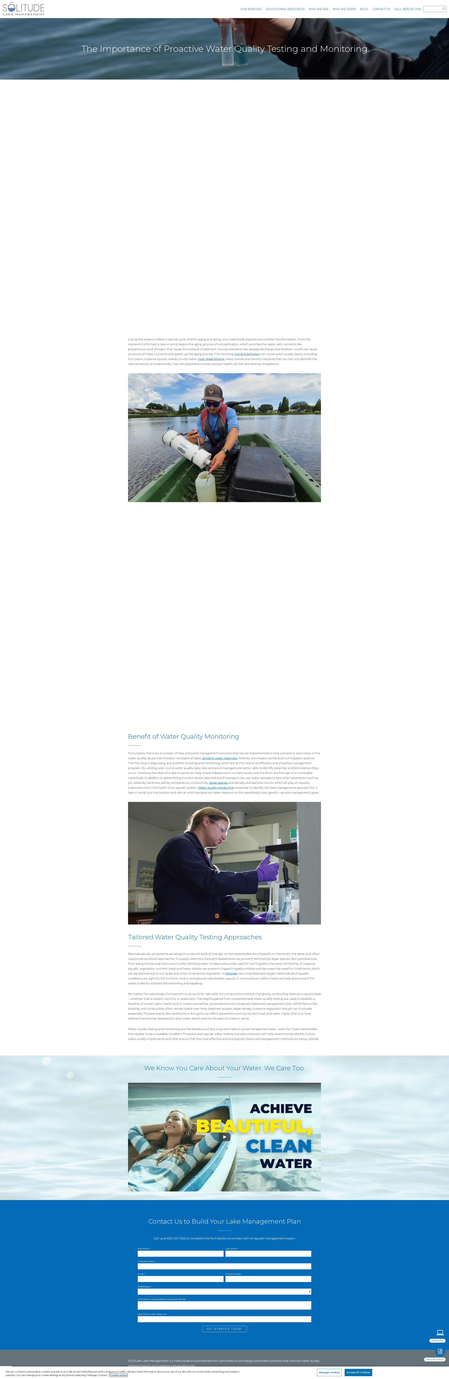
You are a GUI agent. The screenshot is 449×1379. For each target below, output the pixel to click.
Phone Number (233, 1274)
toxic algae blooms (211, 359)
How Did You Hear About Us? (152, 1314)
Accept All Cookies (358, 1372)
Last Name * (231, 1249)
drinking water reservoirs (219, 758)
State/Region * (145, 1287)
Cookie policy (118, 1375)
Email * (141, 1274)
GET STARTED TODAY (224, 1329)
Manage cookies (329, 1372)
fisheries (231, 973)
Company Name (146, 1261)
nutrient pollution (247, 354)
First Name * (144, 1249)
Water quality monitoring (215, 787)
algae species (218, 783)
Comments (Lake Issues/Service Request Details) (162, 1299)
